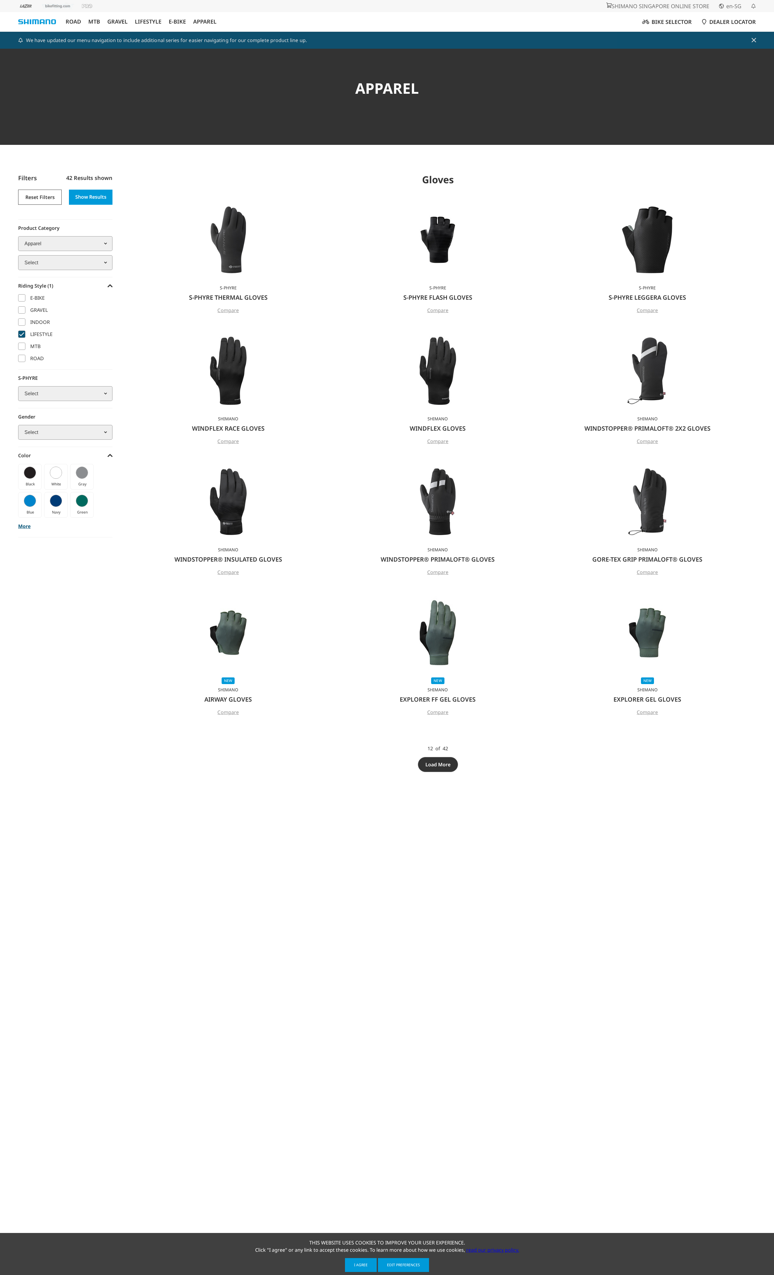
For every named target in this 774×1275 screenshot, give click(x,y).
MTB (94, 21)
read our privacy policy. (492, 1250)
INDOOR (40, 322)
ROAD (73, 21)
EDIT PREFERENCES (403, 1264)
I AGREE (361, 1264)
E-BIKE (177, 21)
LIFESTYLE (148, 21)
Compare (228, 310)
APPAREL (204, 21)
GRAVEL (117, 21)
